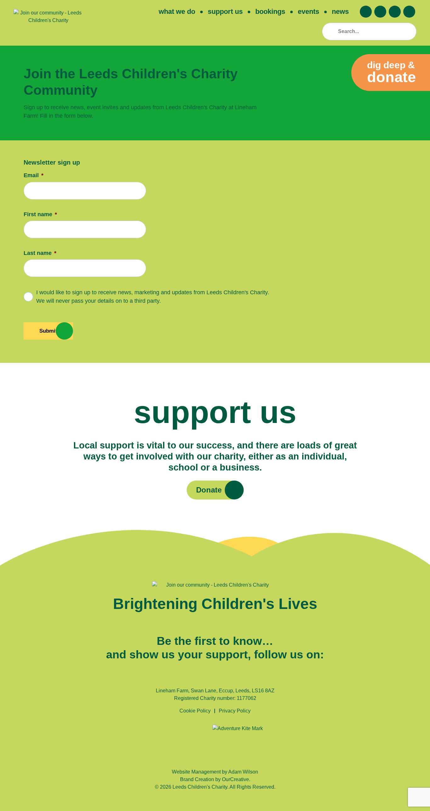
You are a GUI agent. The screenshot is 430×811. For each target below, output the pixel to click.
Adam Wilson (243, 771)
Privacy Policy (235, 710)
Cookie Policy (195, 710)
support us (225, 11)
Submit (48, 331)
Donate (209, 490)
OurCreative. (236, 779)
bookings (270, 11)
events (308, 11)
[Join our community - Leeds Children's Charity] (48, 23)
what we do (177, 11)
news (340, 11)
